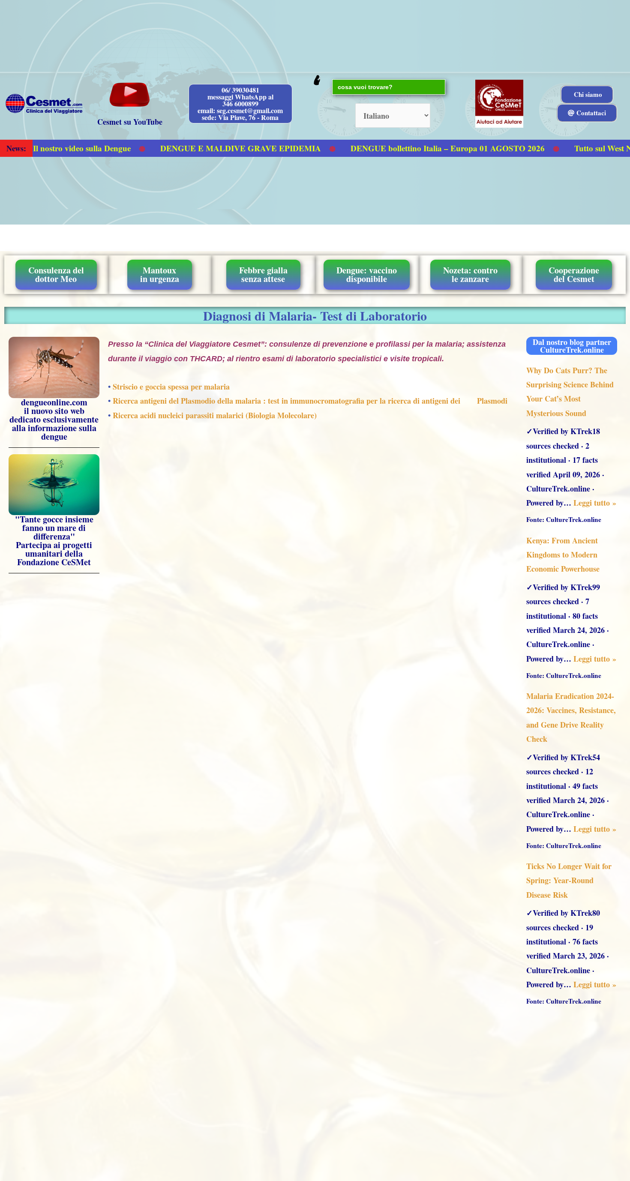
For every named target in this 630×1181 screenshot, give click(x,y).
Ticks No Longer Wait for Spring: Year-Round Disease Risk (569, 880)
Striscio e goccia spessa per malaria (171, 386)
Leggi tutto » (594, 502)
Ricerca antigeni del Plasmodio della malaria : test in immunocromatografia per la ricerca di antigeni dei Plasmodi (310, 400)
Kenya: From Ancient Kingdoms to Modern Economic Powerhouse (563, 555)
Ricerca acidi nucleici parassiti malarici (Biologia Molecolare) (215, 415)
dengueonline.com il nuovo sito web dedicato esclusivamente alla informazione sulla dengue (54, 419)
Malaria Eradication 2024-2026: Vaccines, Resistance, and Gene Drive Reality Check (571, 717)
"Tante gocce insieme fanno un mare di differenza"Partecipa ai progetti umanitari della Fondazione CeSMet (54, 540)
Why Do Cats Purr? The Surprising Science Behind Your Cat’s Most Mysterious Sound (570, 392)
